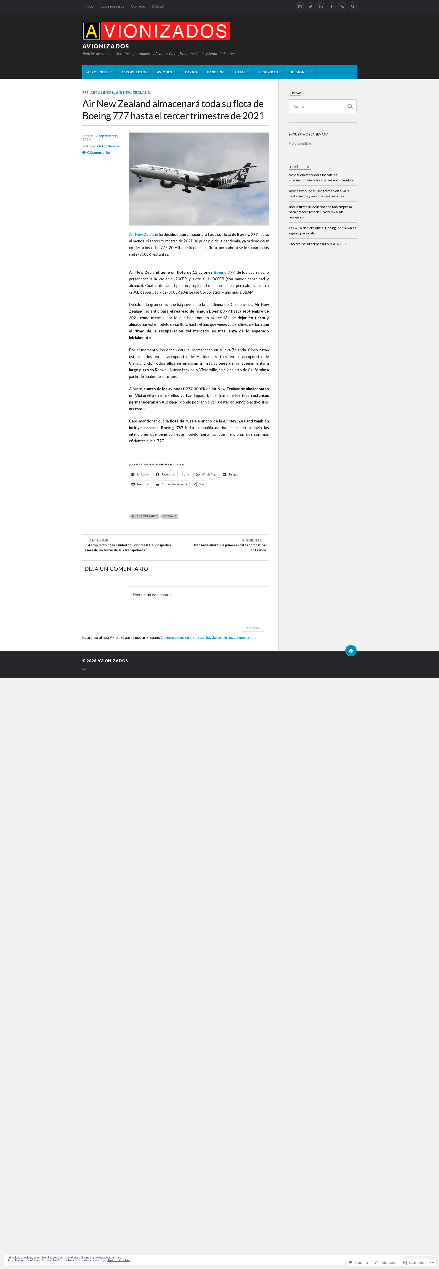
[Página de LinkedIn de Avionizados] (321, 6)
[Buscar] (350, 106)
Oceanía (170, 516)
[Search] (352, 6)
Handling (216, 72)
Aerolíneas (98, 72)
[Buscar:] (323, 106)
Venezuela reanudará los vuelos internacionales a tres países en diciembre (321, 177)
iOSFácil (158, 6)
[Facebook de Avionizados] (331, 6)
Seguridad (268, 72)
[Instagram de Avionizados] (300, 6)
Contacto (138, 6)
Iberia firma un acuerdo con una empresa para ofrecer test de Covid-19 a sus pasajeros (320, 211)
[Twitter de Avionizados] (310, 6)
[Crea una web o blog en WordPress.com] (84, 669)
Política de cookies (118, 1260)
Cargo (191, 72)
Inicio (90, 6)
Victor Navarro (108, 146)
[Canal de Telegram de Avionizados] (342, 6)
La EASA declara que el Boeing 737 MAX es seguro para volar (322, 230)
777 (85, 93)
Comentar (253, 628)
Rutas (240, 72)
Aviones (164, 72)
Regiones (300, 72)
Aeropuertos (134, 72)
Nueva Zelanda (145, 516)
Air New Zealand (133, 93)
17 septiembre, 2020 (100, 138)
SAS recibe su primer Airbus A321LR (317, 244)
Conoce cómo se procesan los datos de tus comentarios (208, 637)
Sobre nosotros (112, 6)
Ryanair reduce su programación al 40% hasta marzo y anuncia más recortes (319, 193)
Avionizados (105, 46)
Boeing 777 (224, 272)
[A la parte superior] (351, 650)
